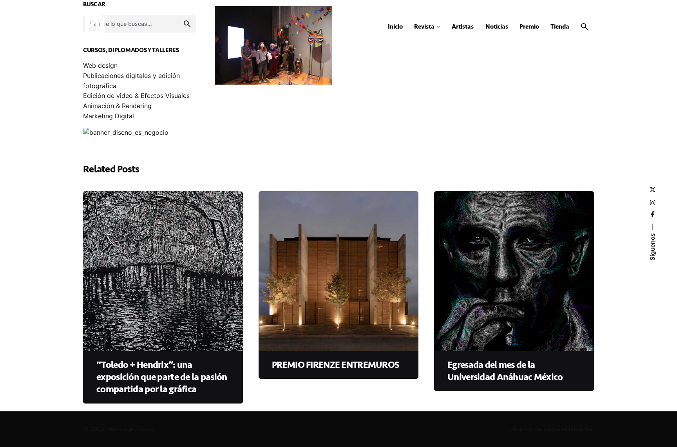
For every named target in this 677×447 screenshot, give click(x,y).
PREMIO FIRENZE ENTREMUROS (335, 365)
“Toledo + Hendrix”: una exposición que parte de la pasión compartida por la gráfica (161, 377)
